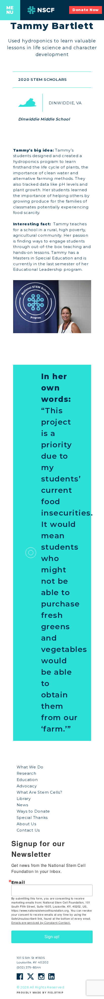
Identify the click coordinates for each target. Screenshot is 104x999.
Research (26, 773)
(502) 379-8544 (29, 967)
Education (27, 779)
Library (24, 798)
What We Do (30, 767)
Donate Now (85, 10)
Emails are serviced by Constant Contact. (41, 922)
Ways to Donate (33, 811)
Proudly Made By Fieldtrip (40, 992)
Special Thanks (32, 817)
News (22, 804)
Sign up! (51, 937)
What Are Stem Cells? (39, 792)
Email (18, 882)
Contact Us (28, 830)
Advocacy (27, 786)
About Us (26, 823)
